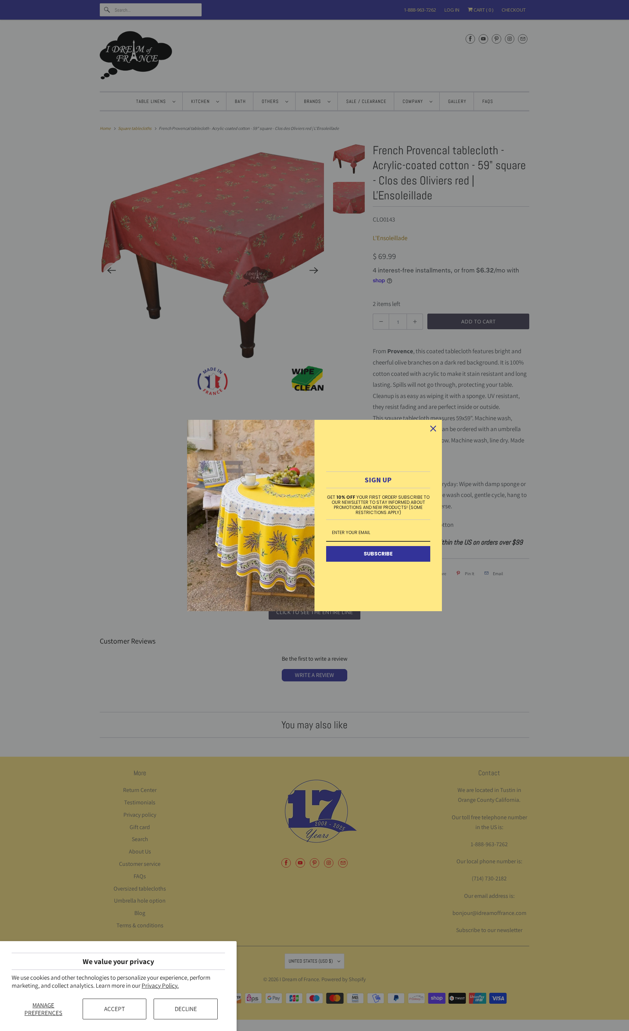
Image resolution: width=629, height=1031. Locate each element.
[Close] (433, 428)
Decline (186, 1009)
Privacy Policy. (160, 986)
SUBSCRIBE (378, 553)
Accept (114, 1009)
